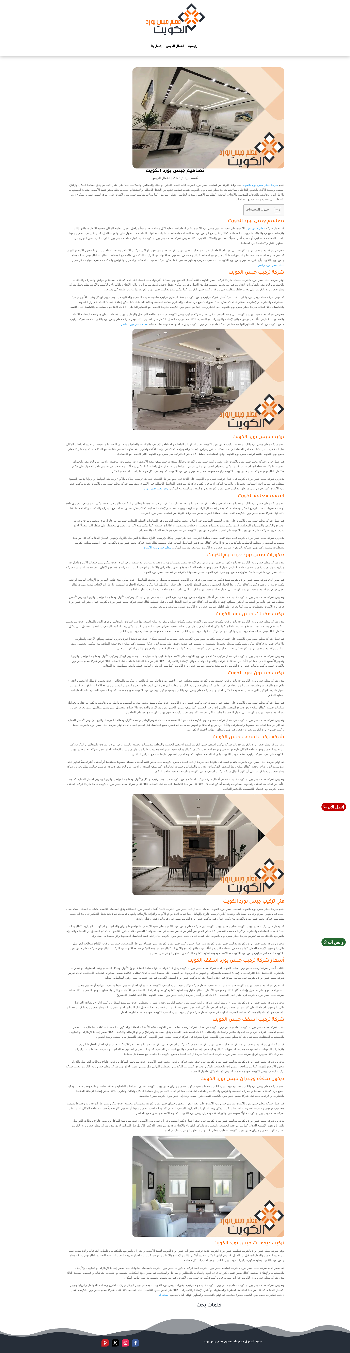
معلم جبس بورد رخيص (270, 265)
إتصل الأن (335, 807)
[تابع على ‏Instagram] (125, 1343)
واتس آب (335, 942)
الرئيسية (193, 46)
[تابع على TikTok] (97, 1343)
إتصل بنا (156, 46)
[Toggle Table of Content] (275, 210)
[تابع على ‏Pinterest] (105, 1343)
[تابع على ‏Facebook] (135, 1343)
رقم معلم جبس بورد (156, 488)
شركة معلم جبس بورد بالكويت (260, 185)
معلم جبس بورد (255, 228)
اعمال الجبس (175, 46)
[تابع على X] (115, 1343)
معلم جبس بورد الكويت (157, 547)
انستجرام (163, 1295)
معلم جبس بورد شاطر (134, 324)
